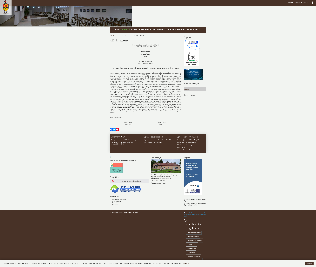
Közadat (114, 203)
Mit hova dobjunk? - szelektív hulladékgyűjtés (188, 140)
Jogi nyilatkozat (116, 201)
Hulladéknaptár (181, 147)
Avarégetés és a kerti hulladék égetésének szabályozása (125, 140)
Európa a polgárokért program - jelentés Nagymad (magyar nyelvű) (195, 204)
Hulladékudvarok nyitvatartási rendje (186, 142)
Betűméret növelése (193, 236)
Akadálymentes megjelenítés (193, 226)
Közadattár (115, 204)
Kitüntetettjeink (128, 36)
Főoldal (113, 36)
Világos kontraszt (192, 244)
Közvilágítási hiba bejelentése (184, 150)
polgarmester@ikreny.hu (293, 2)
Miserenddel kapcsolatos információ (153, 142)
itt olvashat (186, 263)
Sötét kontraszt (192, 248)
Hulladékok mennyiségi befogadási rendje (187, 145)
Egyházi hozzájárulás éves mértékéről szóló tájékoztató (157, 140)
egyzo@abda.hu (168, 176)
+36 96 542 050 (307, 2)
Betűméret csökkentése (194, 232)
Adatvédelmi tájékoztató (119, 199)
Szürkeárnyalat (191, 252)
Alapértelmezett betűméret (195, 240)
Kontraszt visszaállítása (194, 256)
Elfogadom (309, 263)
